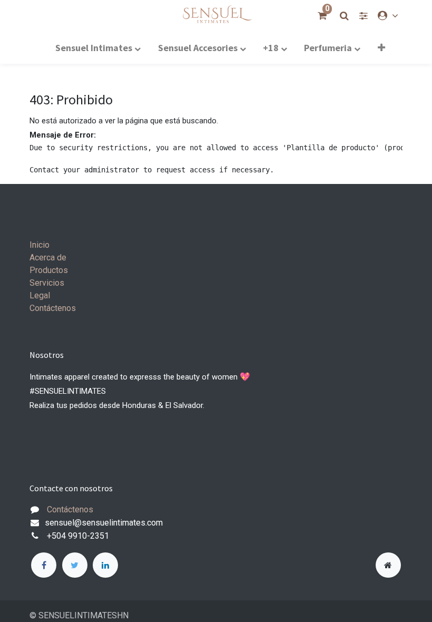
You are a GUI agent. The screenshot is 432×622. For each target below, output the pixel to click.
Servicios (47, 283)
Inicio (40, 245)
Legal (40, 295)
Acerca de (48, 257)
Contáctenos (53, 308)
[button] (381, 47)
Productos (49, 270)
